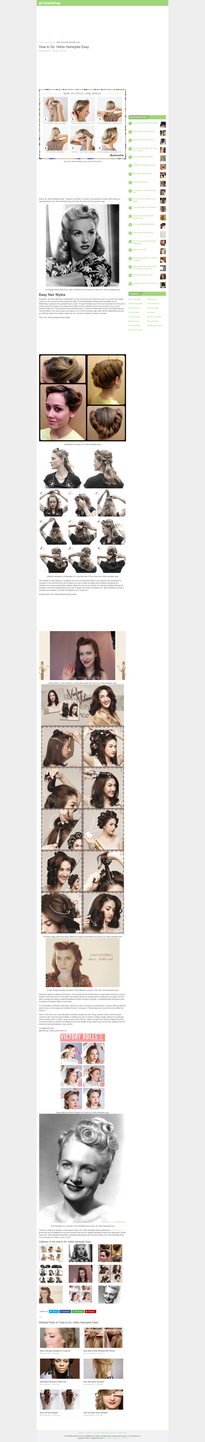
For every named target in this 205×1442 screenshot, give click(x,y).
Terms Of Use (105, 1433)
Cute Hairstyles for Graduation (145, 207)
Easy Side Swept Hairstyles (94, 1381)
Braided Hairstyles (135, 303)
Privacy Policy (122, 1433)
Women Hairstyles (135, 330)
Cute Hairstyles (134, 308)
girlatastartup (49, 3)
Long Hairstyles (134, 317)
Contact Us (88, 1433)
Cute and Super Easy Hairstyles (95, 1412)
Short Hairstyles (134, 325)
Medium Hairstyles (154, 317)
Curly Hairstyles (153, 303)
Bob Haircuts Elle (139, 249)
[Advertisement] (102, 24)
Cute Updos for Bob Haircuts (144, 131)
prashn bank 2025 (122, 1438)
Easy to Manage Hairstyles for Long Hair (55, 1351)
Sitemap (81, 1433)
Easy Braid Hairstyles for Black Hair (53, 1381)
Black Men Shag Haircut (142, 173)
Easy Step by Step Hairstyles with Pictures (99, 1351)
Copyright (96, 1433)
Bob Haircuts (152, 299)
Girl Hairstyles (133, 312)
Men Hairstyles (153, 321)
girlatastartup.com (117, 1230)
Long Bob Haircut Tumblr (143, 275)
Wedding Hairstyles (154, 325)
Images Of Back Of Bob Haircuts (145, 283)
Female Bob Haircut (141, 182)
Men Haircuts (133, 321)
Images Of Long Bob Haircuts (144, 165)
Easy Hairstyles (45, 51)
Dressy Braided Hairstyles (143, 157)
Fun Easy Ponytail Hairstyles (144, 224)
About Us (113, 1433)
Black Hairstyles (134, 299)
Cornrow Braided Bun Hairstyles (145, 123)
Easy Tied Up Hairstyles (49, 1412)
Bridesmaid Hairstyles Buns (143, 140)
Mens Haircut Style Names (143, 233)
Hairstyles (151, 312)
